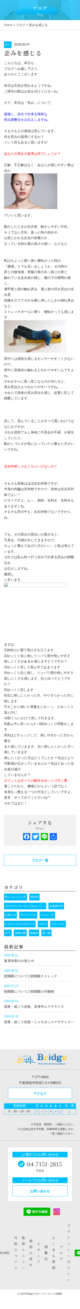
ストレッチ (47, 914)
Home (8, 25)
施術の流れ (30, 1253)
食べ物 (46, 932)
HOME (5, 1253)
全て (7, 44)
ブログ (20, 25)
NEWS (34, 896)
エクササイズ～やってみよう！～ (25, 906)
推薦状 (46, 1253)
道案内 (34, 932)
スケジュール (28, 914)
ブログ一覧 (40, 860)
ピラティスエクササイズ (19, 924)
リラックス (58, 924)
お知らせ (10, 914)
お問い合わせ (40, 1191)
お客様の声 (56, 906)
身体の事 (20, 932)
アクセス (40, 1093)
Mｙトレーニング (15, 896)
